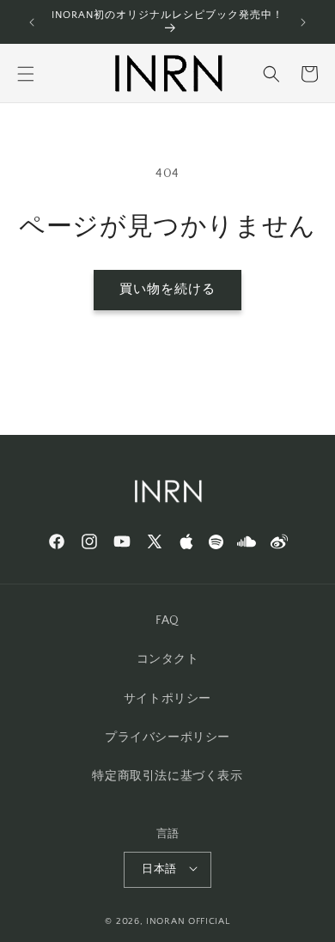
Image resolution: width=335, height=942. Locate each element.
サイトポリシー (167, 699)
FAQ (167, 620)
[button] (26, 74)
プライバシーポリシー (167, 737)
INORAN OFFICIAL (188, 921)
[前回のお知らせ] (32, 22)
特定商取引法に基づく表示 (167, 776)
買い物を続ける (167, 289)
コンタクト (168, 659)
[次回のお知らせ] (303, 22)
